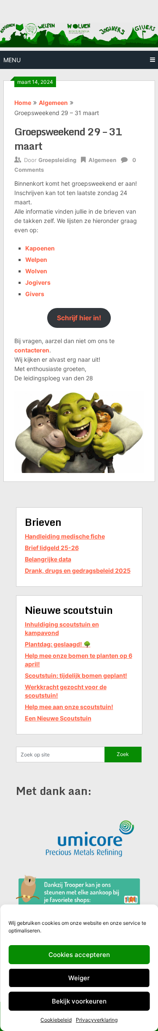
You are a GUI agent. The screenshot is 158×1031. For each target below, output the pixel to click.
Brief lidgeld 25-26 (52, 547)
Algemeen (53, 102)
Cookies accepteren (79, 955)
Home (22, 102)
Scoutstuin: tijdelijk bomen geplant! (76, 675)
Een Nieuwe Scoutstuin (58, 718)
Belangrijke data (48, 559)
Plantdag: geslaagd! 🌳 (58, 644)
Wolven (36, 271)
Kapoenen (40, 248)
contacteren (31, 350)
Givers (34, 293)
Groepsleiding (57, 160)
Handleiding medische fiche (65, 536)
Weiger (79, 978)
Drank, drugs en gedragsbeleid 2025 (78, 570)
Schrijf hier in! (79, 318)
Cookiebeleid (56, 1020)
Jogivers (38, 282)
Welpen (36, 259)
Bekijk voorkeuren (79, 1001)
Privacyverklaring (97, 1020)
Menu (12, 59)
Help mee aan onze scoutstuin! (69, 706)
